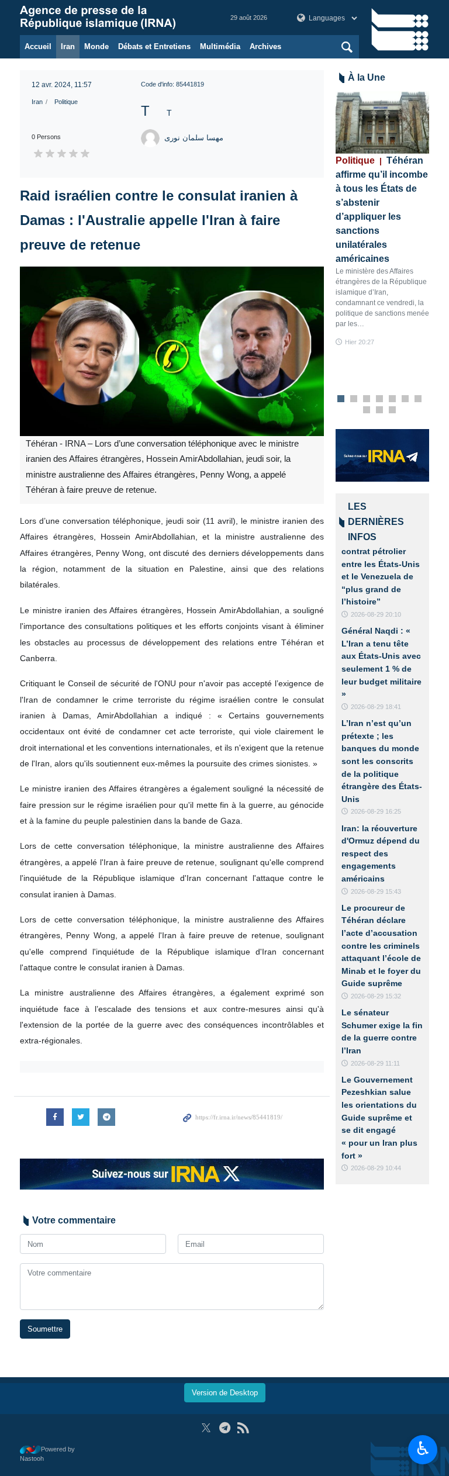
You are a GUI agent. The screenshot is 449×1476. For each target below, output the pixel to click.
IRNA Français (113, 17)
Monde (96, 46)
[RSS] (243, 1428)
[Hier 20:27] (382, 122)
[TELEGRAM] (225, 1428)
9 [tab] (380, 410)
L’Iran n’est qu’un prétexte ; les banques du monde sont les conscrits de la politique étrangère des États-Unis (381, 761)
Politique (66, 101)
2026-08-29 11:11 (375, 1063)
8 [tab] (367, 410)
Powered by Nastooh (47, 1454)
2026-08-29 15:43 (376, 891)
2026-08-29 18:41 (376, 706)
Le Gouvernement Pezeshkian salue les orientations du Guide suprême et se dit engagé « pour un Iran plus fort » (379, 1117)
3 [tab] (367, 399)
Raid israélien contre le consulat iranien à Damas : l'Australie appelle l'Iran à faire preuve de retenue (159, 220)
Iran (68, 46)
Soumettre (45, 1329)
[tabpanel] (382, 219)
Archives (265, 46)
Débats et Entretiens (154, 46)
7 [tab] (418, 399)
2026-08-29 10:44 (376, 1167)
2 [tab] (354, 399)
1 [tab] (341, 399)
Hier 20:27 (359, 341)
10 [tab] (392, 410)
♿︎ (423, 1448)
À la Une (366, 77)
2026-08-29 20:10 (376, 614)
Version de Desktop (225, 1392)
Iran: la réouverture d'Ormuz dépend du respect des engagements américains (380, 853)
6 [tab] (405, 399)
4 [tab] (380, 399)
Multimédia (220, 46)
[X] (206, 1428)
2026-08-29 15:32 (376, 996)
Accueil (38, 46)
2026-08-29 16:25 (376, 811)
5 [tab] (393, 399)
